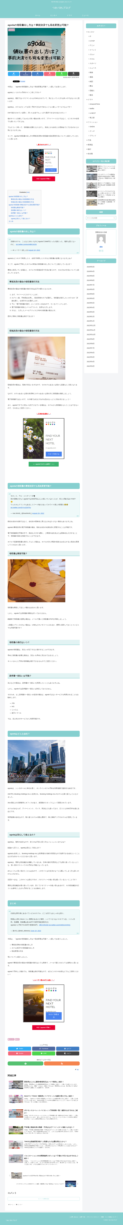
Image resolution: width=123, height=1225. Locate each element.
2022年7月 (91, 348)
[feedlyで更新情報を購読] (25, 1063)
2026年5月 (91, 267)
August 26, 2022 (38, 513)
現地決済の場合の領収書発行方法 (22, 202)
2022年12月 (91, 325)
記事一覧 (82, 1217)
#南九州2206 (43, 925)
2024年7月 (91, 285)
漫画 (91, 77)
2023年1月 (91, 321)
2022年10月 (91, 334)
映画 (91, 72)
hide (28, 192)
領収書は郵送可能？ (18, 207)
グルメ (92, 54)
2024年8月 (91, 280)
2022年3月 (91, 366)
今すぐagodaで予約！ (43, 178)
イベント (93, 50)
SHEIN (92, 127)
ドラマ (90, 99)
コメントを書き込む (43, 1198)
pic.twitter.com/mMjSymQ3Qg (59, 925)
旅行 (89, 149)
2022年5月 (91, 357)
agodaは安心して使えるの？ (20, 218)
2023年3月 (91, 312)
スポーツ (93, 63)
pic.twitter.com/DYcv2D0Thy (21, 507)
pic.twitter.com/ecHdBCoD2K (26, 244)
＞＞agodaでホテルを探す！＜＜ (43, 464)
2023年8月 (91, 294)
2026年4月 (91, 271)
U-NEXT (93, 113)
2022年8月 (91, 343)
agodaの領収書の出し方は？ (18, 196)
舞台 (91, 86)
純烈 (91, 81)
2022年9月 (91, 339)
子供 (89, 140)
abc (101, 247)
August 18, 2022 (34, 250)
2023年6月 (91, 298)
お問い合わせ (74, 1217)
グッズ (92, 131)
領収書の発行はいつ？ (18, 210)
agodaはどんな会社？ (16, 216)
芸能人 (92, 90)
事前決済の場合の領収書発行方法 (22, 199)
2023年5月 (91, 303)
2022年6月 (91, 353)
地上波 (92, 117)
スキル (92, 59)
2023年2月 (91, 316)
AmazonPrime (95, 104)
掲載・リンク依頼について (108, 1217)
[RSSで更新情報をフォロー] (62, 1063)
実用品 (90, 145)
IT (90, 36)
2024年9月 (91, 276)
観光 (18, 1039)
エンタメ (12, 1039)
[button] (114, 218)
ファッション (93, 122)
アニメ (92, 45)
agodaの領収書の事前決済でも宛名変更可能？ (24, 205)
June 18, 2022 (36, 931)
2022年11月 (91, 330)
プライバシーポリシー (93, 1217)
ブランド (93, 136)
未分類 (90, 154)
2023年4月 (91, 307)
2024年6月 (91, 289)
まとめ (11, 221)
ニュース (93, 68)
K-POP (92, 41)
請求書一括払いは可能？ (19, 213)
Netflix (92, 108)
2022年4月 (91, 361)
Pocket (22, 81)
